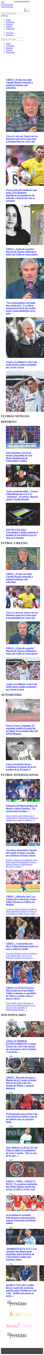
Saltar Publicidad (22, 2)
